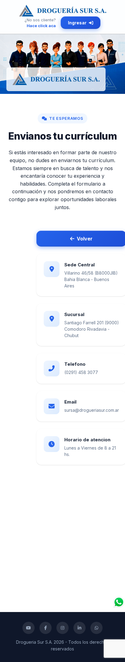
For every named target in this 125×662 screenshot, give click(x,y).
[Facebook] (45, 628)
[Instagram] (62, 628)
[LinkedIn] (79, 628)
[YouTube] (28, 628)
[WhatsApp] (96, 628)
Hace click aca (41, 25)
